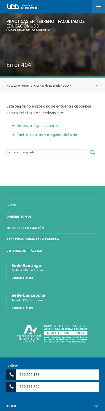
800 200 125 (30, 375)
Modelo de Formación (25, 228)
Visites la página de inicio (37, 125)
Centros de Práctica (24, 250)
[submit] (93, 152)
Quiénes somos (18, 216)
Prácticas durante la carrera (32, 239)
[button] (98, 6)
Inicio (11, 205)
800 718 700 (30, 387)
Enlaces (11, 405)
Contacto (17, 277)
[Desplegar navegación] (52, 85)
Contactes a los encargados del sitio (47, 134)
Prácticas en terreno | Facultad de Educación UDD (45, 25)
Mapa (29, 277)
